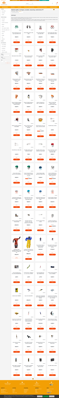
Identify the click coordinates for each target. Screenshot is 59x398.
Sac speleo (25, 392)
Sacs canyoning (4, 46)
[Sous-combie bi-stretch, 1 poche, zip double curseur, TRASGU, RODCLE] (52, 241)
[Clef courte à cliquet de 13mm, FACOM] (40, 216)
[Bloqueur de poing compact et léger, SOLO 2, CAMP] (52, 52)
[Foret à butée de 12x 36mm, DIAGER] (16, 338)
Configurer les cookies (49, 391)
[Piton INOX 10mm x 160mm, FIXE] (16, 146)
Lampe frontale (25, 390)
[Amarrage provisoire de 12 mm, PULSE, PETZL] (40, 338)
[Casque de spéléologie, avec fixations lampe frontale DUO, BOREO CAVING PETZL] (52, 169)
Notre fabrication (5, 7)
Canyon (13, 391)
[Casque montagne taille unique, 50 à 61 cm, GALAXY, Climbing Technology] (29, 169)
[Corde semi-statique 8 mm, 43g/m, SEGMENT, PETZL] (40, 268)
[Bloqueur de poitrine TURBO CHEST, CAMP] (40, 52)
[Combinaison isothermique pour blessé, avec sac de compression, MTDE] (28, 248)
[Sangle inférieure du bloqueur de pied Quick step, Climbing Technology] (40, 75)
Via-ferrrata (13, 390)
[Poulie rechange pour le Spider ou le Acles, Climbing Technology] (52, 315)
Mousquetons (25, 391)
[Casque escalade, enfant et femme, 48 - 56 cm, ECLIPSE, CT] (17, 169)
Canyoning (19, 7)
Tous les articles (13, 11)
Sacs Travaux (3, 50)
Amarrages (3, 20)
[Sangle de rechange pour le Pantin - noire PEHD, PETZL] (40, 98)
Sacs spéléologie (4, 44)
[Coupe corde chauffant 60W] (28, 291)
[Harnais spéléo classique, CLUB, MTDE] (28, 28)
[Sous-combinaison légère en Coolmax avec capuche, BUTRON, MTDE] (40, 241)
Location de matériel (53, 7)
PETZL (36, 391)
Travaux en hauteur (14, 392)
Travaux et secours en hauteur (42, 7)
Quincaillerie (3, 31)
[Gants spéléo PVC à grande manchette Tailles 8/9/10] (28, 338)
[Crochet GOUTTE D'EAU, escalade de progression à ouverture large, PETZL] (28, 315)
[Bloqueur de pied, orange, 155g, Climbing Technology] (28, 75)
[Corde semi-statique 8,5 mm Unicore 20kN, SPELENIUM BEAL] (16, 268)
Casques (3, 26)
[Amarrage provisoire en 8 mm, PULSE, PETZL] (52, 338)
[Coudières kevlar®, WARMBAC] (16, 292)
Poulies (3, 33)
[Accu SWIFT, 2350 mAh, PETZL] (52, 361)
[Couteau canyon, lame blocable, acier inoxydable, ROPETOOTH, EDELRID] (40, 291)
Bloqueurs (3, 24)
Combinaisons (3, 48)
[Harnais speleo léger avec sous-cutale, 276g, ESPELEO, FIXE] (16, 28)
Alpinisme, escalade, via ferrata (29, 7)
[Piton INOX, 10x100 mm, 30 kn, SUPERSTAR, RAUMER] (28, 145)
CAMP (36, 390)
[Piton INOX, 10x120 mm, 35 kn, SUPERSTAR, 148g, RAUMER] (40, 145)
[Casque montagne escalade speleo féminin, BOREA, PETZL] (40, 170)
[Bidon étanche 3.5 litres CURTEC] (16, 52)
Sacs (2, 37)
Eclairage (3, 35)
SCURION (36, 392)
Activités (3, 14)
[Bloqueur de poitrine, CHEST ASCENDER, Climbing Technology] (16, 75)
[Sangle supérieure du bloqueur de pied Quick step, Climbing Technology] (52, 76)
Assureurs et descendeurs (5, 22)
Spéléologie (13, 7)
